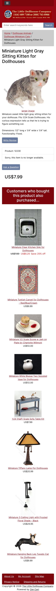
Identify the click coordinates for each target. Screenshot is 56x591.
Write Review (10, 140)
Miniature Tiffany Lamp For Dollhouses (28, 468)
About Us (9, 576)
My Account (24, 576)
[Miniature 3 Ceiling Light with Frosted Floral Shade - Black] (28, 497)
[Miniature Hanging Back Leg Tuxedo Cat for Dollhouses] (28, 542)
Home (7, 33)
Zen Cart (34, 589)
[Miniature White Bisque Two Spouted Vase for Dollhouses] (28, 364)
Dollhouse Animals (22, 33)
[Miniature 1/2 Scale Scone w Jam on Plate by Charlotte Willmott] (28, 326)
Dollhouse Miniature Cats (17, 36)
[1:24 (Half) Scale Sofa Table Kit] (28, 403)
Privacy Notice (11, 581)
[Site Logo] (28, 14)
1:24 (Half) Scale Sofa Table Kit (28, 419)
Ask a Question (11, 167)
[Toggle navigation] (7, 3)
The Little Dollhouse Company (37, 586)
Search (48, 25)
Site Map (39, 576)
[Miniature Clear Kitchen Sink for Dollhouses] (28, 227)
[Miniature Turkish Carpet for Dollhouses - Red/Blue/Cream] (28, 279)
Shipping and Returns (35, 581)
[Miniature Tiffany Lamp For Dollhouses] (28, 448)
